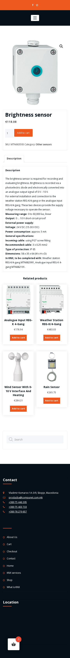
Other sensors (44, 144)
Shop (9, 580)
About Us (12, 537)
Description (14, 158)
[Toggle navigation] (35, 18)
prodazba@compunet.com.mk (26, 497)
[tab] (14, 158)
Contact (11, 558)
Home (10, 565)
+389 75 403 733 (18, 507)
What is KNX (13, 587)
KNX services (14, 572)
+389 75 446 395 (18, 502)
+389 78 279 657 (18, 511)
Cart (9, 544)
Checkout (12, 551)
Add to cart (23, 133)
